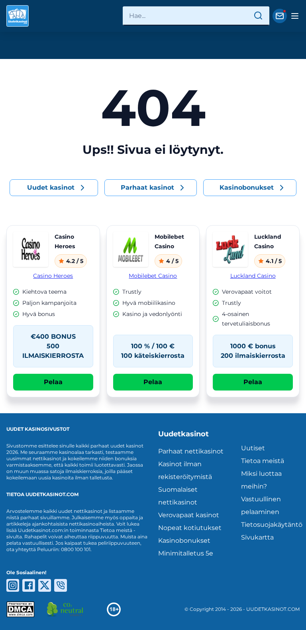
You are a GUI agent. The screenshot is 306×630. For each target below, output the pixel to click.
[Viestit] (280, 16)
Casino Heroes (53, 275)
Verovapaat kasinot (188, 515)
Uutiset (253, 448)
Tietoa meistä (262, 461)
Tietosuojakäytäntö (270, 524)
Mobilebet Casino (153, 275)
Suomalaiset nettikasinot (178, 496)
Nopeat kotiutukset (190, 528)
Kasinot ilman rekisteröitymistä (185, 470)
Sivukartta (257, 537)
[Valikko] (295, 16)
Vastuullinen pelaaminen (261, 505)
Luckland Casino (253, 275)
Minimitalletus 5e (185, 553)
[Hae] (258, 16)
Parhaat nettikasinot (191, 451)
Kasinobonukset (184, 540)
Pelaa (53, 382)
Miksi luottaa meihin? (261, 480)
